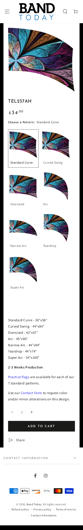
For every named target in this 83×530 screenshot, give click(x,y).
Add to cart (41, 426)
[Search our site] (65, 11)
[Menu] (7, 11)
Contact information (43, 515)
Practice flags (18, 377)
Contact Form (31, 393)
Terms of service (66, 509)
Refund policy (20, 509)
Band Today (34, 504)
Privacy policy (42, 509)
